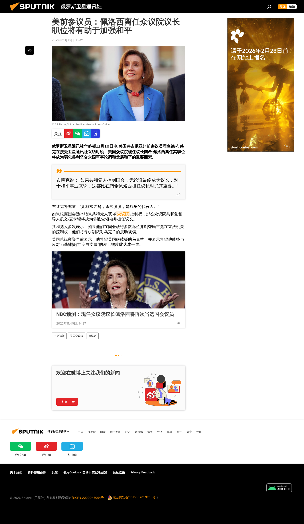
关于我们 (16, 472)
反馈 (55, 472)
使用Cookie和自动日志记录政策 (85, 472)
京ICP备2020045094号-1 (88, 498)
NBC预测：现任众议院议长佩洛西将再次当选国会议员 (115, 314)
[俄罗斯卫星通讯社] (34, 12)
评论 (127, 432)
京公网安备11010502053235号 (133, 497)
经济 (159, 432)
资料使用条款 (37, 472)
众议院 (123, 213)
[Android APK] (279, 488)
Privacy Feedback (142, 472)
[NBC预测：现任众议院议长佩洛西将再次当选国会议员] (118, 279)
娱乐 (199, 432)
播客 (150, 432)
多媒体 (139, 432)
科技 (179, 432)
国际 (102, 432)
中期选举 (59, 335)
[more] (178, 194)
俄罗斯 (92, 432)
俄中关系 (115, 432)
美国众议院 (76, 335)
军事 (169, 432)
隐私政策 (119, 472)
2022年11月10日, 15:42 (67, 40)
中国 (80, 432)
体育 (189, 432)
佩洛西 (93, 335)
